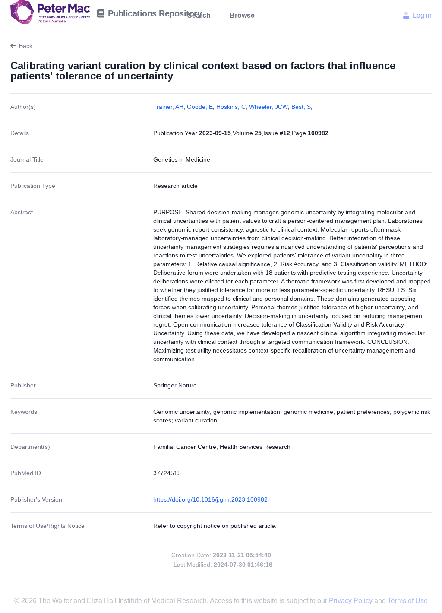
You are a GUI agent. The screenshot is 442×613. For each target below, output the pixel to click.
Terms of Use (408, 600)
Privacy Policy (351, 600)
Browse (242, 15)
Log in (422, 15)
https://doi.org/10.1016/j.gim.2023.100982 (210, 499)
